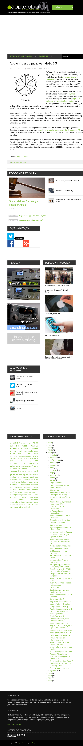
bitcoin (35, 456)
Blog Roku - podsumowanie (60, 602)
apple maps (23, 451)
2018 (50, 443)
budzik (26, 458)
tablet (36, 502)
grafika (23, 466)
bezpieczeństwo (25, 456)
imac (25, 469)
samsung (22, 500)
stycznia (53, 671)
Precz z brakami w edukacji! (60, 546)
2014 (50, 453)
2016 (50, 448)
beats (36, 453)
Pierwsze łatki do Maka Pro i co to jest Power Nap (60, 494)
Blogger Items (36, 743)
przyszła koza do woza (29, 495)
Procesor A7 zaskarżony (64, 191)
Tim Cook (21, 446)
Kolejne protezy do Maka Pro (61, 630)
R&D (11, 446)
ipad (36, 471)
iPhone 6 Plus (17, 469)
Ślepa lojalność (55, 483)
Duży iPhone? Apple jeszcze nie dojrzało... (32, 216)
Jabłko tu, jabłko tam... (53, 313)
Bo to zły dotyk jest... (52, 335)
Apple (16, 442)
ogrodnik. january (14, 725)
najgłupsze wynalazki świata (26, 487)
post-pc (20, 492)
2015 (50, 450)
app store (14, 451)
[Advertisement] (45, 33)
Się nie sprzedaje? (57, 599)
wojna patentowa (21, 162)
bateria (28, 453)
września (53, 463)
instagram (13, 471)
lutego (52, 480)
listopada (53, 458)
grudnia (53, 455)
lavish (18, 482)
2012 (50, 676)
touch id (22, 505)
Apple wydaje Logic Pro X (25, 401)
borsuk (20, 458)
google (18, 466)
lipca (52, 468)
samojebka (34, 497)
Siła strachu (54, 490)
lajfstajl (12, 482)
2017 (50, 445)
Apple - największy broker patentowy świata (59, 643)
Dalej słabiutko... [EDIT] (59, 607)
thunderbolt (14, 505)
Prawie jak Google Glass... (60, 485)
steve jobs (14, 502)
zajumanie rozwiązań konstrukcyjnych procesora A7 (60, 130)
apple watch (16, 453)
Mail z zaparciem (56, 614)
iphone (14, 474)
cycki (12, 461)
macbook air (25, 485)
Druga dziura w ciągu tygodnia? (58, 507)
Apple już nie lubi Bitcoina (60, 604)
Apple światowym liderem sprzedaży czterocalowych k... (60, 541)
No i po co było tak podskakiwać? (67, 181)
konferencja (24, 477)
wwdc (19, 507)
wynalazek (26, 507)
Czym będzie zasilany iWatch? (61, 661)
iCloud (28, 466)
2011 (50, 678)
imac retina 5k (33, 469)
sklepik (28, 500)
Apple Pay (24, 443)
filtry (25, 463)
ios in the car (27, 471)
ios (19, 471)
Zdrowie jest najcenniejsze (60, 635)
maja (52, 473)
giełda (12, 466)
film (21, 463)
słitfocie (22, 502)
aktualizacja (25, 448)
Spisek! (18, 408)
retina (24, 497)
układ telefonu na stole (65, 101)
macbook (16, 485)
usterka (29, 504)
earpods (19, 461)
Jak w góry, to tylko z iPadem (61, 532)
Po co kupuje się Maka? (59, 548)
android (35, 448)
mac (31, 482)
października (55, 460)
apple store (33, 451)
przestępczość (15, 495)
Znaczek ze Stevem (57, 523)
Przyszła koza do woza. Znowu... (24, 378)
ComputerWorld (21, 157)
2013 (50, 673)
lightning (24, 482)
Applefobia (22, 743)
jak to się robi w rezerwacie (28, 475)
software (34, 500)
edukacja (29, 461)
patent (43, 56)
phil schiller (32, 490)
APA (11, 443)
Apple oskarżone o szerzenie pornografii (26, 393)
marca (52, 478)
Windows (34, 446)
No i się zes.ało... (56, 488)
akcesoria (14, 448)
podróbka (13, 492)
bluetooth (13, 458)
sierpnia (53, 465)
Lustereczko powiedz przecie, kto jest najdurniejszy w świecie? (58, 358)
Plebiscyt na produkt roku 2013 (61, 633)
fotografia (33, 463)
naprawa (13, 490)
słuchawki (29, 502)
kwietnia (53, 475)
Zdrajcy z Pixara (56, 587)
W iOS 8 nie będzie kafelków (61, 651)
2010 (50, 681)
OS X (35, 443)
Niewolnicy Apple (56, 525)
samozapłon (14, 500)
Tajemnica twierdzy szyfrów (60, 520)
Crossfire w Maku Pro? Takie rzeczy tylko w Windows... (61, 570)
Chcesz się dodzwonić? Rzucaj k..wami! (56, 291)
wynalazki (72, 94)
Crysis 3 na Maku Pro (58, 616)
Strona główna (21, 56)
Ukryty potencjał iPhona (59, 623)
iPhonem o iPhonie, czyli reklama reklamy (59, 620)
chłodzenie (34, 458)
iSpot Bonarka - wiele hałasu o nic (57, 286)
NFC (30, 443)
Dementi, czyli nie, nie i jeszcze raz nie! (24, 385)
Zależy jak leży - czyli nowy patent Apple (60, 591)
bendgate (13, 456)
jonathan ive (14, 477)
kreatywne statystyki (30, 479)
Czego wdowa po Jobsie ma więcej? (30, 220)
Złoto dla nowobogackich (59, 668)
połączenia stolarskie (31, 492)
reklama (13, 497)
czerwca (53, 470)
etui (36, 461)
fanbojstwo (14, 463)
